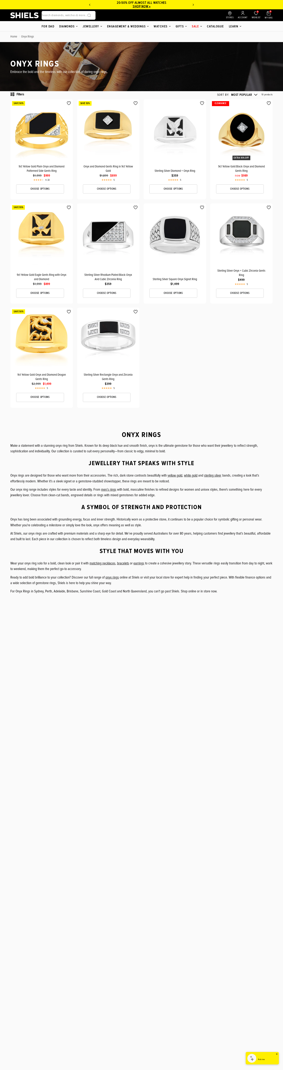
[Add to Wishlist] (69, 103)
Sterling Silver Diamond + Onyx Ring (175, 171)
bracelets (123, 563)
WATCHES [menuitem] (161, 26)
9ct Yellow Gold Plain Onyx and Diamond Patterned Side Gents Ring (41, 169)
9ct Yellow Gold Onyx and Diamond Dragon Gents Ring (41, 377)
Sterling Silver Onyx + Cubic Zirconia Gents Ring (241, 273)
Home (13, 36)
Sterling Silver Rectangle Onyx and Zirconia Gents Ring (108, 377)
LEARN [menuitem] (233, 26)
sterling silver (212, 475)
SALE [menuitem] (195, 26)
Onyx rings (27, 36)
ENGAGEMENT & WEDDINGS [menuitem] (126, 26)
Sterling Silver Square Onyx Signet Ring (175, 279)
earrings (138, 563)
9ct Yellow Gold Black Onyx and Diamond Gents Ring (241, 169)
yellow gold (175, 475)
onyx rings (112, 577)
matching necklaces (102, 563)
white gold (190, 475)
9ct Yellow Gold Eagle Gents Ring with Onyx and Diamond (41, 277)
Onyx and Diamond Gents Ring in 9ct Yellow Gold (108, 169)
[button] (237, 94)
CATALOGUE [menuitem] (215, 26)
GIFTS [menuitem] (180, 26)
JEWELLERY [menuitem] (91, 26)
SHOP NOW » (142, 6)
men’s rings (108, 489)
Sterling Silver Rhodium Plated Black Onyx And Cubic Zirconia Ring (108, 277)
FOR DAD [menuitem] (48, 26)
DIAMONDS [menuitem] (67, 26)
